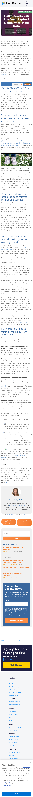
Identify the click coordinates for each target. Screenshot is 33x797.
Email (7, 600)
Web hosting (13, 681)
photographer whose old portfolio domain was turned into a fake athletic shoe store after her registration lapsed (15, 143)
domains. (4, 75)
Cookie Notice (6, 785)
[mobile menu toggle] (27, 3)
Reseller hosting (14, 687)
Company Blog (13, 758)
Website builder (14, 696)
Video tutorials (13, 742)
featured (23, 514)
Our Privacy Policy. (18, 615)
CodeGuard (12, 712)
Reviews (11, 755)
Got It (16, 793)
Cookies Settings (16, 788)
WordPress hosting (15, 684)
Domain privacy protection (16, 380)
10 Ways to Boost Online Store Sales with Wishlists (9, 522)
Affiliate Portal (13, 731)
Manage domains (14, 704)
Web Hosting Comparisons (10, 555)
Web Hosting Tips (25, 12)
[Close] (31, 762)
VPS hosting (13, 690)
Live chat (12, 745)
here (7, 482)
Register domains (14, 701)
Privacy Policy (6, 782)
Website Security (10, 515)
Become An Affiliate (15, 728)
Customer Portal (14, 736)
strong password (23, 322)
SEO (10, 720)
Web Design (13, 714)
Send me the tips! (16, 620)
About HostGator (14, 753)
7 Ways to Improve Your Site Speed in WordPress (23, 522)
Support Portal (13, 739)
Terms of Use (26, 767)
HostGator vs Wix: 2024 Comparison (14, 554)
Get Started (16, 665)
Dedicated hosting (15, 693)
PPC (10, 717)
